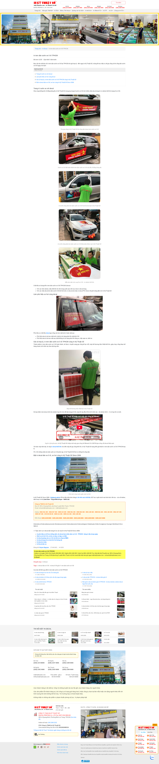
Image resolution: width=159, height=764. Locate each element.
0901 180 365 (108, 512)
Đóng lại (155, 724)
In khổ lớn (88, 10)
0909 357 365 (39, 514)
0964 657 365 (53, 512)
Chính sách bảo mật (62, 747)
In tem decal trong (39, 632)
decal (48, 333)
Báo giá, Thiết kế (47, 10)
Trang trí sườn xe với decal (43, 74)
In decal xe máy (42, 542)
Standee (83, 757)
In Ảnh (56, 10)
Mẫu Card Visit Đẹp (85, 751)
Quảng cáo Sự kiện (77, 10)
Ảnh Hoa (120, 745)
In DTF (105, 10)
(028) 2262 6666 (57, 518)
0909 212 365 (58, 514)
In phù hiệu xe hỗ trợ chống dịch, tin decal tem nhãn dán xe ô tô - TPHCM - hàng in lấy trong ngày (67, 534)
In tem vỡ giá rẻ (62, 632)
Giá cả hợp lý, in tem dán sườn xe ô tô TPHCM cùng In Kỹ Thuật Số (55, 79)
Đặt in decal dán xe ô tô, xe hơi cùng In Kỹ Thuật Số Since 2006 (54, 82)
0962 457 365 (117, 512)
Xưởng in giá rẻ (55, 497)
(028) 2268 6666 (89, 518)
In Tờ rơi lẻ (107, 632)
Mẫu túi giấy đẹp (102, 754)
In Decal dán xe (41, 544)
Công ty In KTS (118, 10)
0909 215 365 (62, 512)
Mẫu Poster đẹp (93, 751)
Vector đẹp (101, 745)
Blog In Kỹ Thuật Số (85, 745)
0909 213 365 (67, 514)
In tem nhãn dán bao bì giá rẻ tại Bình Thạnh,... (40, 640)
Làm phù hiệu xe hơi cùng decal (45, 76)
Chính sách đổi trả (62, 749)
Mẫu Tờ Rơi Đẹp (115, 751)
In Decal (44, 48)
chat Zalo (149, 732)
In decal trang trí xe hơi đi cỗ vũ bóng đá (49, 540)
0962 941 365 (44, 512)
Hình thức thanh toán (62, 752)
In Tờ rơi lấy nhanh (86, 632)
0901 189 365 (90, 512)
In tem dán (107, 639)
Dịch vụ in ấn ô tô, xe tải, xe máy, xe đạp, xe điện (52, 536)
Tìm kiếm (118, 2)
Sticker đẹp (106, 748)
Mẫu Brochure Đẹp (94, 754)
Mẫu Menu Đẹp (107, 751)
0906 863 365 (81, 512)
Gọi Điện (143, 732)
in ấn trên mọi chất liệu (83, 497)
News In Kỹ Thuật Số (94, 745)
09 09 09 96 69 (48, 514)
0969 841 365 (99, 512)
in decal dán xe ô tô (43, 565)
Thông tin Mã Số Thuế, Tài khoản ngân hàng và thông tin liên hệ (52, 730)
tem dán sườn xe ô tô (67, 565)
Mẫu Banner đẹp (100, 751)
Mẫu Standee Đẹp (113, 748)
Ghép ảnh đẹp (84, 748)
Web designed (37, 744)
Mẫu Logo (106, 745)
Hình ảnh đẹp (111, 745)
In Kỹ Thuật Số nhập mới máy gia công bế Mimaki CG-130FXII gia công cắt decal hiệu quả (86, 443)
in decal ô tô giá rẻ (55, 565)
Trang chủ (37, 10)
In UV (110, 10)
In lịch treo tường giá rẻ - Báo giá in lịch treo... (87, 640)
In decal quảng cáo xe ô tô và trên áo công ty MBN (52, 538)
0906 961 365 (71, 512)
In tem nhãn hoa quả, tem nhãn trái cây (63, 640)
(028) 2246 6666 (79, 518)
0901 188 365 (77, 514)
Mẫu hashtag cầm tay (110, 754)
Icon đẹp (102, 748)
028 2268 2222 (52, 722)
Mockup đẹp (97, 748)
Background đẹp (91, 748)
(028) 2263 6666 (68, 518)
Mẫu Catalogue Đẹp (85, 754)
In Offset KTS (97, 10)
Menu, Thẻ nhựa (65, 10)
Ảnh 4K (116, 745)
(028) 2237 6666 (100, 518)
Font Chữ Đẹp (118, 754)
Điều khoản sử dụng (62, 744)
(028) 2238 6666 (46, 518)
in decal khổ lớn (56, 446)
